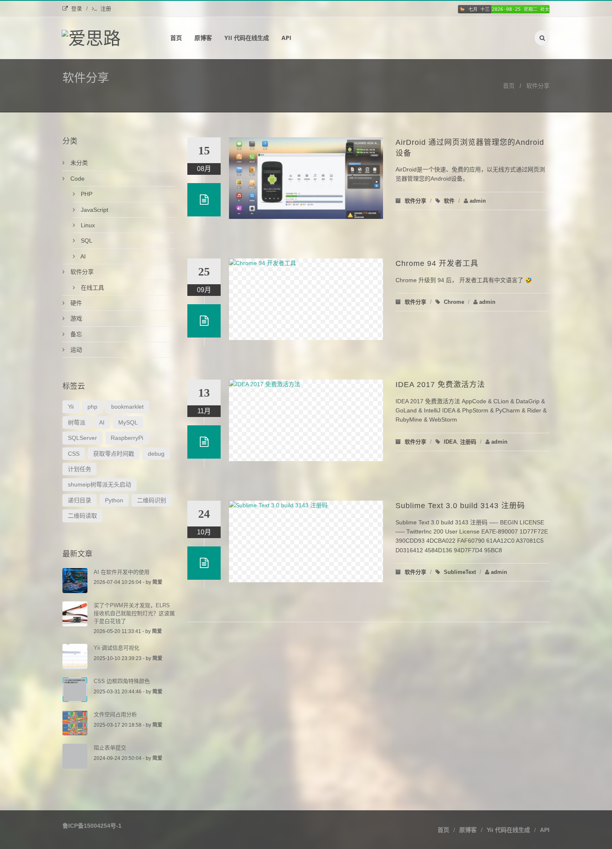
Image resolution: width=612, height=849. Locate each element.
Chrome (454, 302)
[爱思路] (110, 38)
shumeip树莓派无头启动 (99, 484)
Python (114, 500)
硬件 (75, 303)
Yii (71, 406)
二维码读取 (82, 515)
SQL (85, 240)
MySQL (128, 422)
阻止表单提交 (110, 748)
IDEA (450, 442)
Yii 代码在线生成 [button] (508, 830)
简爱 (157, 582)
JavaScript (93, 209)
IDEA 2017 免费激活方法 (440, 384)
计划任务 (79, 469)
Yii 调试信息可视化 (116, 648)
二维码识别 (151, 500)
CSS (74, 453)
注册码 (468, 442)
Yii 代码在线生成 (246, 38)
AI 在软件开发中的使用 (121, 572)
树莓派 (76, 422)
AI (82, 256)
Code (77, 178)
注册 (105, 8)
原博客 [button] (468, 830)
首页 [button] (443, 830)
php (92, 406)
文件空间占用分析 (115, 714)
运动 (75, 349)
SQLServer (82, 437)
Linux (87, 225)
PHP (85, 194)
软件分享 (538, 85)
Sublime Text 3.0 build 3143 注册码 (460, 505)
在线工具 (91, 287)
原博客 (203, 38)
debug (156, 453)
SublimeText (460, 572)
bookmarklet (127, 406)
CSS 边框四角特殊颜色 (122, 681)
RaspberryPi (127, 437)
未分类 (78, 162)
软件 (449, 201)
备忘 (75, 334)
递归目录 (79, 500)
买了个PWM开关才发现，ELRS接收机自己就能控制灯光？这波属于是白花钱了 (134, 613)
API (286, 38)
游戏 (75, 318)
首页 (176, 38)
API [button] (545, 830)
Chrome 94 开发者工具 (437, 263)
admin (478, 201)
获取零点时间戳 (113, 453)
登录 (76, 8)
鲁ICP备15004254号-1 (92, 825)
